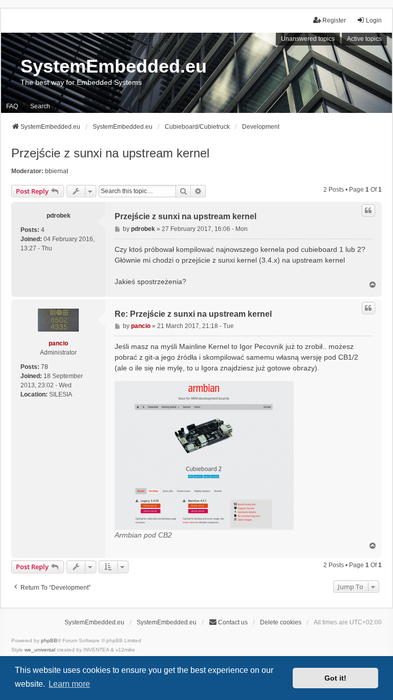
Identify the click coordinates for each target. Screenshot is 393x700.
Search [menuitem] (40, 106)
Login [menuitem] (374, 20)
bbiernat (56, 171)
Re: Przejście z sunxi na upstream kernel (193, 314)
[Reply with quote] (368, 210)
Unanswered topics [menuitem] (308, 38)
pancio (58, 343)
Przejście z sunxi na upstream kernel (110, 153)
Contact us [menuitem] (233, 622)
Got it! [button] (335, 678)
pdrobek (59, 215)
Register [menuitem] (334, 20)
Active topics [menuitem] (364, 38)
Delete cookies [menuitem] (280, 622)
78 (44, 366)
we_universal (40, 649)
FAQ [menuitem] (12, 106)
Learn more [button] (69, 684)
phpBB (49, 640)
